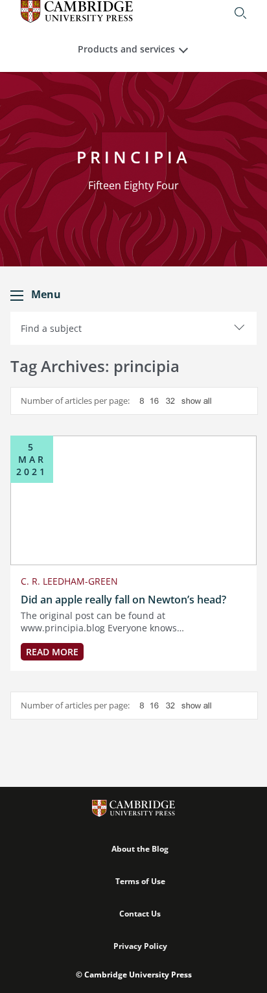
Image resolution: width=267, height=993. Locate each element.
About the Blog (139, 848)
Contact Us (140, 913)
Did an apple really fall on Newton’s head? (123, 599)
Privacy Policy (140, 946)
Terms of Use (140, 881)
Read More (52, 652)
